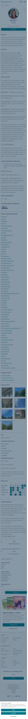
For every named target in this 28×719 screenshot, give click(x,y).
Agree (13, 710)
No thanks (13, 713)
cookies (5, 704)
